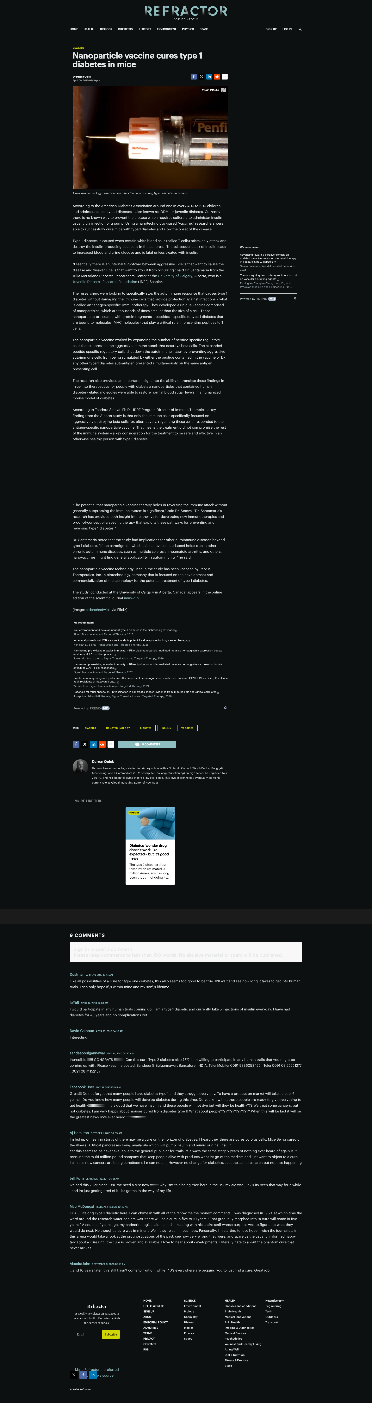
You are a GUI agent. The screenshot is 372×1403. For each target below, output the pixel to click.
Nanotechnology (118, 728)
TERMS (147, 1333)
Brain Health (233, 1311)
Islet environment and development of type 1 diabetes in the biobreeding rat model (124, 629)
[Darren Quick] (80, 767)
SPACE (204, 29)
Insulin (166, 728)
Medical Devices (235, 1333)
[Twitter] (201, 77)
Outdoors (271, 1317)
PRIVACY (149, 1338)
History (189, 1322)
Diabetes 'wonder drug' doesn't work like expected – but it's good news (149, 852)
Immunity (131, 598)
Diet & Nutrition (235, 1355)
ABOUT (148, 1317)
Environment (192, 1306)
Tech (268, 1311)
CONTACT (149, 1344)
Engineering (273, 1306)
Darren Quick (103, 761)
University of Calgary (175, 276)
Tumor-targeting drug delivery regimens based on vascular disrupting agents (268, 277)
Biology (189, 1311)
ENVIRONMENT (166, 29)
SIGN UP (271, 29)
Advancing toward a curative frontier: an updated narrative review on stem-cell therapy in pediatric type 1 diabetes (268, 258)
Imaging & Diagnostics (239, 1327)
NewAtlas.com (274, 1300)
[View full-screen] (223, 90)
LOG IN (287, 29)
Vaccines (187, 728)
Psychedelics (233, 1338)
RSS (146, 1349)
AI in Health (232, 1322)
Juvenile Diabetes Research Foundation (105, 281)
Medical (189, 1327)
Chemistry (191, 1317)
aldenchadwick (98, 609)
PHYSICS (188, 29)
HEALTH (89, 29)
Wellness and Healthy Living (243, 1344)
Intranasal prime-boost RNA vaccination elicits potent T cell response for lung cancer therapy (130, 640)
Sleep (228, 1366)
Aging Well (232, 1349)
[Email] (225, 77)
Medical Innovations (238, 1317)
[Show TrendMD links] (225, 707)
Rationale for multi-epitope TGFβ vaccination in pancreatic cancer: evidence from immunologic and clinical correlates (144, 691)
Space (188, 1338)
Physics (189, 1333)
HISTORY (145, 29)
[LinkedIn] (209, 77)
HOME (74, 29)
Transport (271, 1322)
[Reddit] (217, 77)
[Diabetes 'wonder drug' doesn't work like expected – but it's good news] (150, 823)
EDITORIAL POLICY (155, 1322)
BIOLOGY (106, 29)
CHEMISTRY (125, 29)
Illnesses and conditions (240, 1306)
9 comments (151, 744)
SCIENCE (189, 1300)
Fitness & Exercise (236, 1360)
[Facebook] (194, 77)
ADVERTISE (150, 1327)
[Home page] (186, 11)
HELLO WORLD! (153, 1306)
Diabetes (78, 48)
